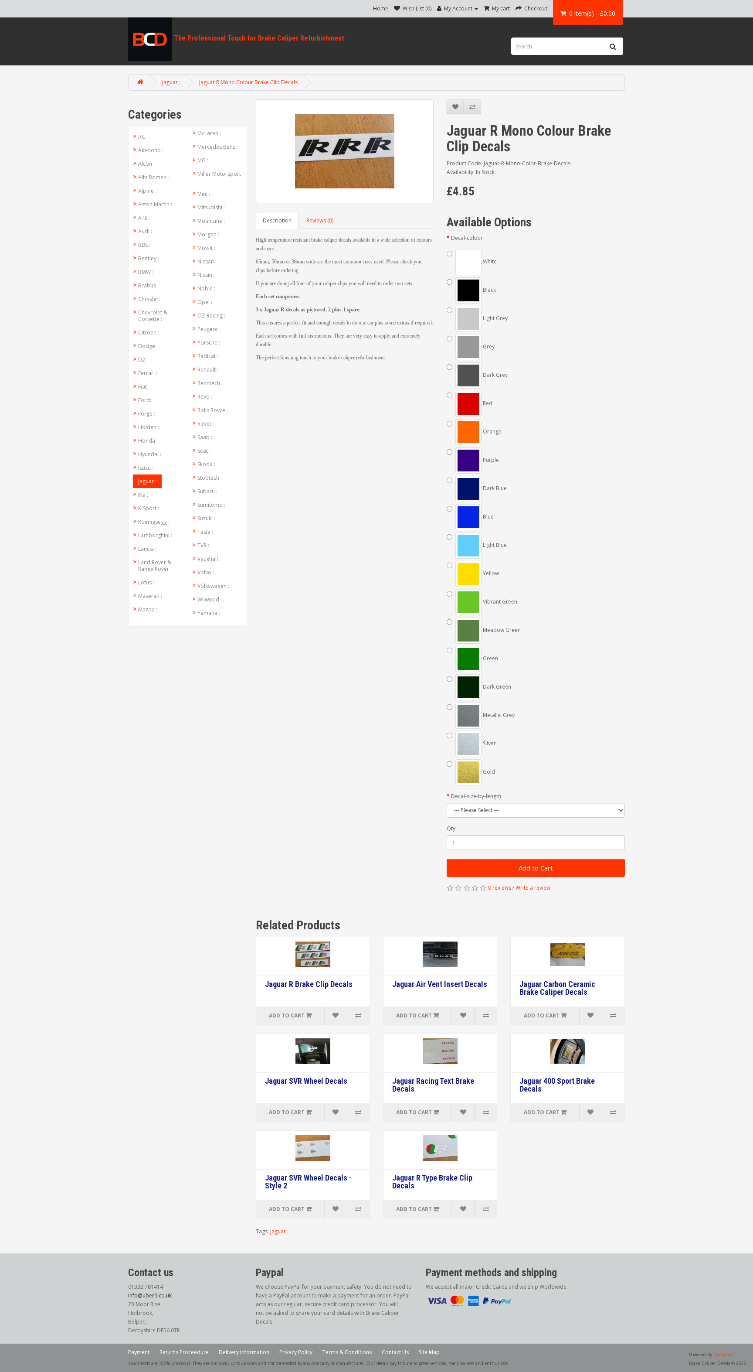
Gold (488, 771)
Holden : (148, 427)
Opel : (204, 302)
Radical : (207, 356)
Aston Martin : (155, 204)
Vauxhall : (208, 559)
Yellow (490, 573)
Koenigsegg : (154, 522)
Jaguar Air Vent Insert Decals (439, 984)
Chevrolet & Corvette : (152, 316)
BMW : (145, 272)
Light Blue (494, 545)
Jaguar (278, 1231)
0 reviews (499, 887)
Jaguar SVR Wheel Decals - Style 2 (308, 1182)
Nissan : (207, 261)
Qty (451, 828)
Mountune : (211, 221)
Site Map (429, 1352)
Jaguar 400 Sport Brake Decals (557, 1085)
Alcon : (146, 163)
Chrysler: (149, 299)
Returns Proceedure (184, 1352)
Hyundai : (149, 454)
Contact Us (395, 1352)
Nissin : (206, 275)
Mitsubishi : (211, 207)
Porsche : (208, 342)
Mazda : (147, 609)
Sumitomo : (211, 505)
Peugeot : (208, 329)
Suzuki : (206, 518)
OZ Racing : (211, 315)
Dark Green (496, 686)
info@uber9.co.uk (150, 1295)
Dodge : (148, 346)
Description (277, 220)
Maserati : (150, 596)
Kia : (143, 494)
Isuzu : (145, 467)
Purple (490, 460)
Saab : (204, 437)
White (489, 261)
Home (380, 8)
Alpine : (147, 191)
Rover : (205, 423)
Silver (489, 743)
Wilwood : (209, 599)
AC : (143, 136)
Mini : (203, 194)
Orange (492, 431)
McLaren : (209, 133)
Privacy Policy (295, 1352)
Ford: (144, 400)
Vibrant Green (499, 601)
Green (490, 658)
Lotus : (146, 582)
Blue (488, 516)
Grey (488, 346)
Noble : (206, 288)
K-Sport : (148, 508)
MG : (202, 160)
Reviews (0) (319, 220)
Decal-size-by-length (476, 796)
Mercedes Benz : (217, 146)
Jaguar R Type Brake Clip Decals (432, 1182)
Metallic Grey (498, 715)
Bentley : (148, 258)
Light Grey (495, 318)
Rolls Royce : (212, 410)
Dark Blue (494, 488)
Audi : (145, 231)
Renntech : (210, 383)
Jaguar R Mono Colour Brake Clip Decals (248, 82)
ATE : (144, 218)
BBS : (144, 245)
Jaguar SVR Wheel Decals (306, 1081)
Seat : (203, 450)
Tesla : (205, 532)
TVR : (203, 545)
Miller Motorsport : (219, 177)
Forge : (146, 413)
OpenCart (723, 1355)
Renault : (207, 369)
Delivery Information (244, 1352)
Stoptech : (209, 477)
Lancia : (147, 549)
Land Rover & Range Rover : (155, 566)
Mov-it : (206, 248)
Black (489, 290)
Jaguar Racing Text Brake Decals (433, 1085)
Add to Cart (536, 867)
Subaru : (207, 491)
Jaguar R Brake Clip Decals (309, 984)
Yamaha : (208, 613)
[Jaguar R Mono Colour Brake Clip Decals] (345, 151)
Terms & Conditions (347, 1352)
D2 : (143, 359)
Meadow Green (501, 630)
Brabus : (148, 285)
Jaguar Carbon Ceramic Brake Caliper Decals (557, 988)
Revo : (204, 396)
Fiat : (143, 386)
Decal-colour (467, 238)
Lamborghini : (155, 535)
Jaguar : (171, 82)
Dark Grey (495, 375)
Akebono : (150, 150)
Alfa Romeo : (154, 177)
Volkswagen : (213, 586)
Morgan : (208, 234)
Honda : (148, 440)
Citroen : (148, 332)
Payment (138, 1352)
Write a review (533, 887)
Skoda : (206, 464)
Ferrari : (147, 373)
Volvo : (205, 572)
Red (487, 403)
